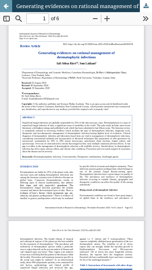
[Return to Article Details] (6, 6)
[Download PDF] (146, 6)
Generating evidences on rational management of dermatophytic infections (84, 6)
